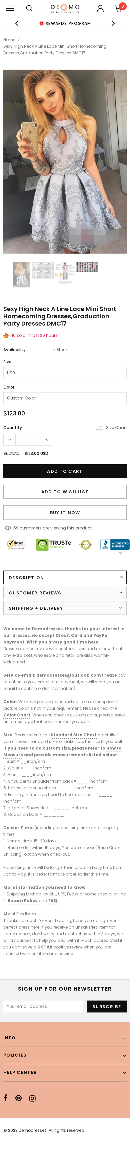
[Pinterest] (18, 1098)
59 (16, 528)
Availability (14, 349)
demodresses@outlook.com (68, 675)
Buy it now (65, 513)
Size (7, 362)
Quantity (12, 427)
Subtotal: (12, 453)
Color (8, 387)
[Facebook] (5, 1098)
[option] (65, 23)
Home (9, 39)
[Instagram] (32, 1098)
